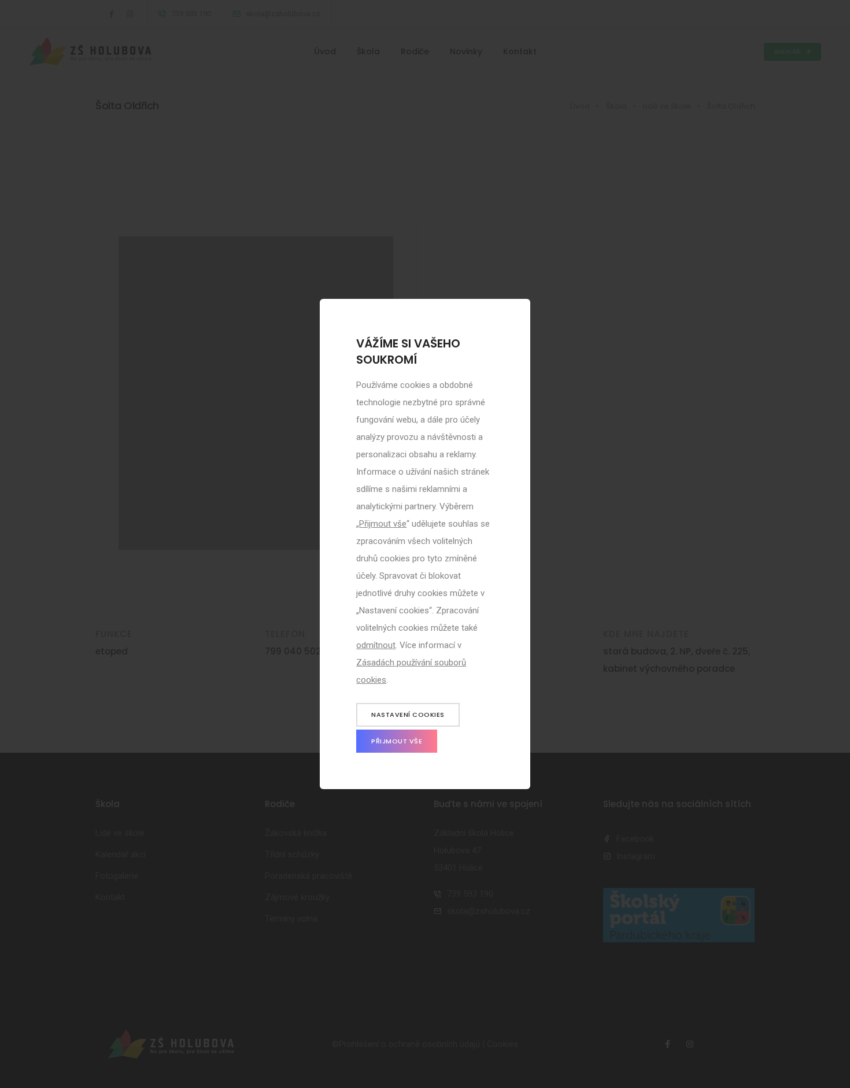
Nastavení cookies (408, 714)
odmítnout (376, 645)
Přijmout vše (382, 524)
